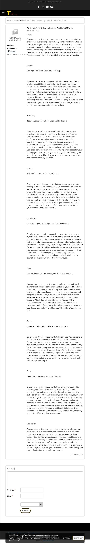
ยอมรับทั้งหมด (78, 538)
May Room (25, 20)
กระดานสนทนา (13, 20)
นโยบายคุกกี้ (16, 540)
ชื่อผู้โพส (11, 490)
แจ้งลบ (29, 35)
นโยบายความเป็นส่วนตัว (52, 538)
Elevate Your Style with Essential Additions (49, 20)
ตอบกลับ (26, 511)
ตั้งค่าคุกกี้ (66, 538)
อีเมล (10, 496)
